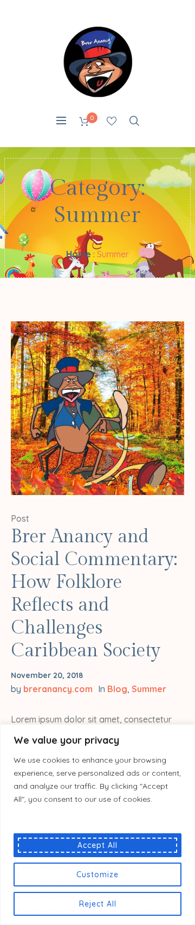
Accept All (97, 845)
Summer (149, 688)
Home (78, 254)
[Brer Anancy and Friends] (97, 61)
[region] (97, 824)
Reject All (97, 904)
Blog (117, 688)
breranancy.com (58, 688)
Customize (97, 874)
